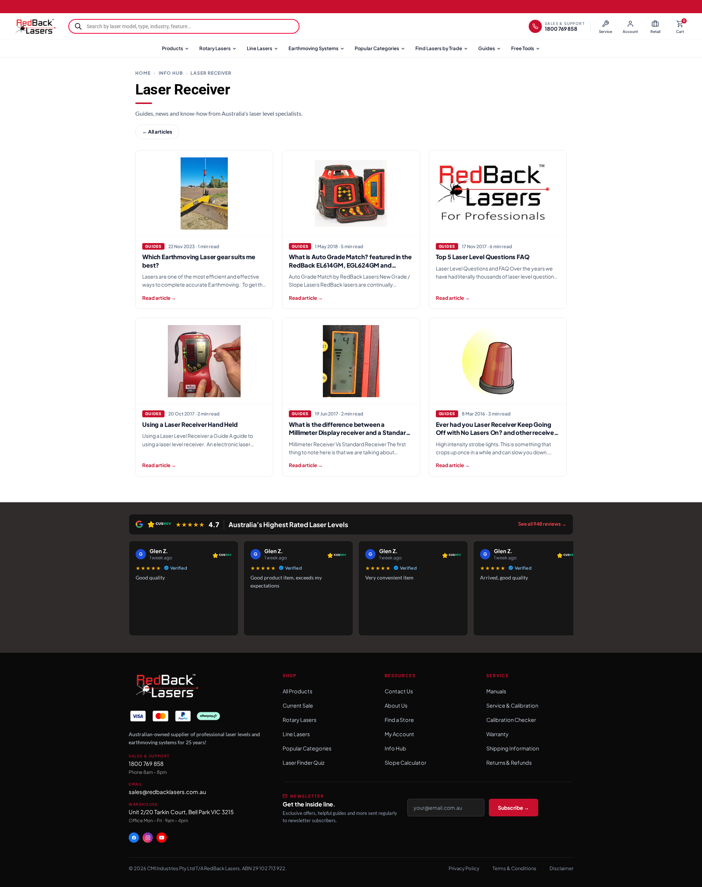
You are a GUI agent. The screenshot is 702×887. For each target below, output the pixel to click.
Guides (486, 48)
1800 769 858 (146, 763)
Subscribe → (513, 807)
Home (143, 73)
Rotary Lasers (215, 48)
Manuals (496, 691)
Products (172, 48)
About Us (396, 705)
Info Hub (171, 73)
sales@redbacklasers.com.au (167, 791)
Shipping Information (512, 748)
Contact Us (399, 691)
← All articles (157, 131)
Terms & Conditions (514, 868)
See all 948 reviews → (542, 524)
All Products (297, 691)
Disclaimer (561, 868)
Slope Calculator (405, 762)
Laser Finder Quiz (304, 762)
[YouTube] (161, 837)
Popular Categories (377, 48)
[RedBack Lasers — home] (166, 686)
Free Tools (522, 48)
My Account (399, 734)
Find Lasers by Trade (438, 48)
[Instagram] (148, 837)
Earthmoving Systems (313, 48)
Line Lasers (259, 48)
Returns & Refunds (509, 762)
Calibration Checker (511, 719)
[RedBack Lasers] (35, 26)
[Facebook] (134, 837)
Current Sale (298, 705)
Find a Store (399, 719)
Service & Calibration (512, 705)
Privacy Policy (464, 868)
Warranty (497, 734)
